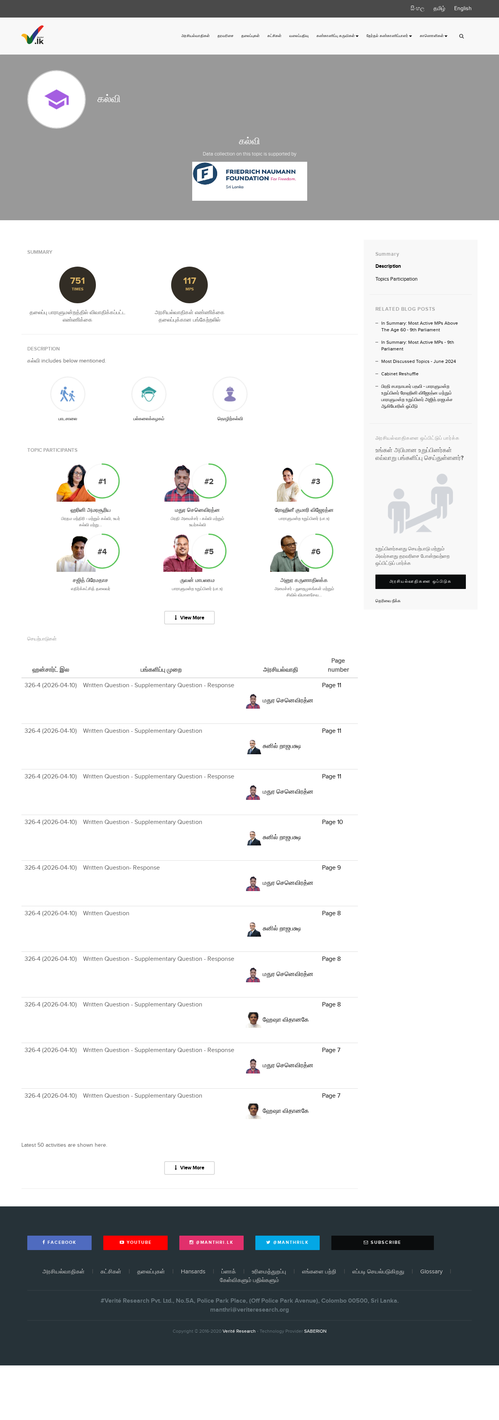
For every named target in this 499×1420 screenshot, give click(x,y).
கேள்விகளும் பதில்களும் (249, 1280)
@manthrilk (290, 1242)
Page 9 (331, 868)
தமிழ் (439, 8)
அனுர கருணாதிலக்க (304, 580)
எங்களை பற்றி (319, 1271)
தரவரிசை (226, 36)
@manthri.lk (214, 1242)
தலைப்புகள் (250, 36)
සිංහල (418, 8)
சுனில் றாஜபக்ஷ (282, 746)
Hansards (193, 1271)
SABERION (315, 1331)
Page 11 (331, 685)
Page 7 (331, 1050)
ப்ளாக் (228, 1271)
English (463, 8)
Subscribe (385, 1242)
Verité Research (239, 1331)
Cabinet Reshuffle (400, 374)
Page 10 (332, 822)
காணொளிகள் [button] (432, 36)
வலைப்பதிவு (299, 36)
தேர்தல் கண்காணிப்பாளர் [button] (387, 36)
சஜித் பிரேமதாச (90, 580)
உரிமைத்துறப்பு (269, 1271)
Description (388, 266)
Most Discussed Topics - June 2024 (418, 361)
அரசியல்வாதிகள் (195, 36)
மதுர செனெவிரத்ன (197, 510)
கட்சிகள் (274, 36)
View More (191, 618)
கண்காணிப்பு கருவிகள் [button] (336, 36)
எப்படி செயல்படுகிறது (378, 1271)
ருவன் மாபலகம (197, 580)
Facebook (61, 1242)
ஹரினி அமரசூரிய (91, 510)
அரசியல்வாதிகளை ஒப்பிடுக (420, 581)
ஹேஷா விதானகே (286, 1020)
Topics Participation (396, 279)
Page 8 (331, 913)
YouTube (138, 1242)
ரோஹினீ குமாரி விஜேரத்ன (304, 510)
